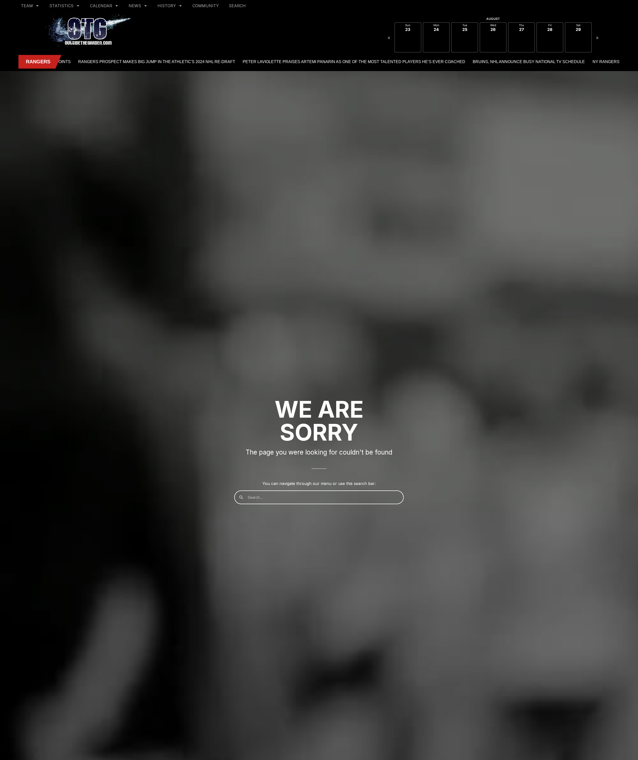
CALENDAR (101, 5)
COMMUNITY (205, 5)
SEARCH (237, 5)
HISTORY (167, 5)
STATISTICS (61, 5)
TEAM (27, 5)
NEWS (135, 5)
